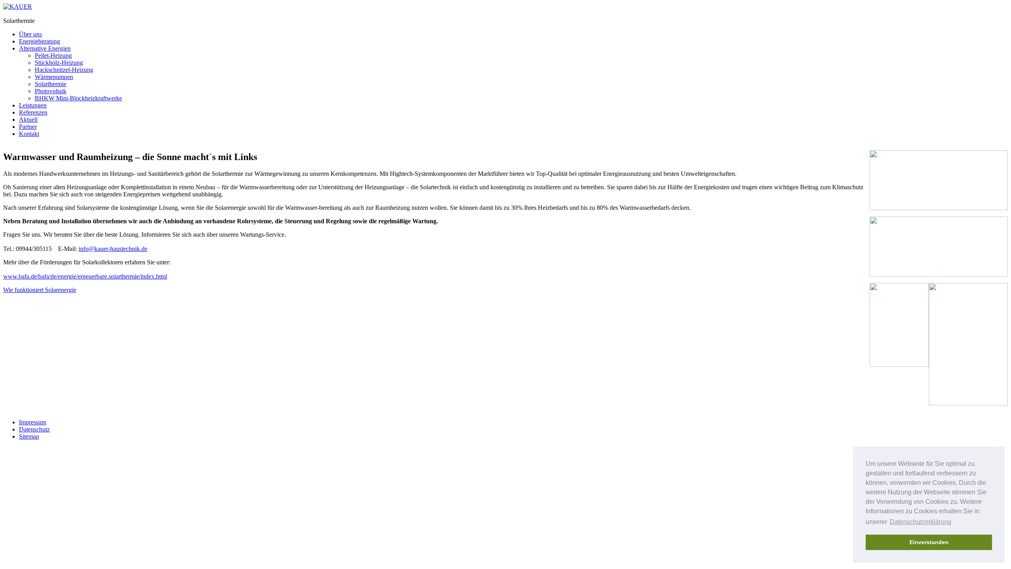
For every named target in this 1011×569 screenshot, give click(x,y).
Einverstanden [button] (929, 542)
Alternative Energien (45, 48)
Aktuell (28, 119)
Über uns (30, 34)
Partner (28, 126)
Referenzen (33, 112)
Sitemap (29, 436)
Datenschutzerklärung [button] (920, 521)
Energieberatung (39, 41)
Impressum (32, 422)
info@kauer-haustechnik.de (113, 248)
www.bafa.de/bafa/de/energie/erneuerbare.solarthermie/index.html (85, 276)
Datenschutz (34, 429)
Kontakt (29, 133)
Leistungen (33, 105)
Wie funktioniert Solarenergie (39, 289)
